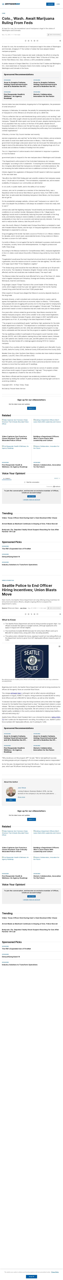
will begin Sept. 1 (16, 693)
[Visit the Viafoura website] (56, 486)
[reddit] (34, 41)
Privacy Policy (55, 1272)
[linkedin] (28, 41)
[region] (31, 482)
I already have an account (31, 499)
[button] (3, 4)
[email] (37, 41)
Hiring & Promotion (8, 580)
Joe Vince (23, 608)
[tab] (6, 478)
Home (3, 13)
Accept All (31, 1276)
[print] (60, 41)
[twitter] (31, 41)
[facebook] (25, 41)
